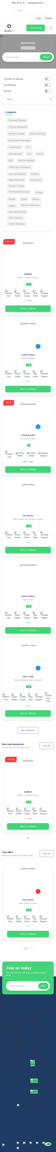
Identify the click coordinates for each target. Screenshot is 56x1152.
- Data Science (8, 1081)
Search (46, 57)
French (24, 199)
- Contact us (35, 1024)
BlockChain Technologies (19, 140)
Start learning (35, 28)
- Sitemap (34, 1052)
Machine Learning (16, 134)
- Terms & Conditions (39, 1036)
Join (43, 986)
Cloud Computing (37, 134)
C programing (14, 147)
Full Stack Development (19, 192)
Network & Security (17, 212)
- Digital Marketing (10, 1074)
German (39, 192)
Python (40, 154)
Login (38, 18)
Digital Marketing (16, 180)
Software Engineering (30, 205)
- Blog (33, 1021)
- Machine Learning (10, 1070)
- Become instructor (38, 1032)
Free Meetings (10, 85)
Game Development (17, 174)
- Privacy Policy (37, 1040)
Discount (7, 91)
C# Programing (15, 154)
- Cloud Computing (10, 1066)
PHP (11, 160)
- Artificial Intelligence (12, 1062)
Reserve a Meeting (28, 308)
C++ (28, 147)
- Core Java (7, 1089)
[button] (28, 838)
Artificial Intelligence (18, 127)
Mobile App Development (19, 167)
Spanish (12, 199)
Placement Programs (17, 120)
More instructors (28, 730)
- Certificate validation (39, 1028)
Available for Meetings (13, 79)
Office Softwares (16, 218)
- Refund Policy (37, 1044)
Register (48, 18)
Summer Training (16, 186)
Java (29, 154)
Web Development (26, 160)
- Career (33, 1048)
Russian (36, 199)
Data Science (35, 180)
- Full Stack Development (13, 1078)
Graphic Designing (16, 224)
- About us (34, 1017)
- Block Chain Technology (13, 1085)
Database (35, 174)
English (12, 206)
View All (46, 746)
